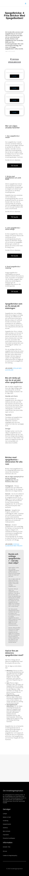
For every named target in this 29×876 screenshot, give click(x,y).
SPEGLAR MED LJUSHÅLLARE (13, 369)
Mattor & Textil (7, 817)
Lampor (5, 813)
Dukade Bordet (7, 824)
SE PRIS (14, 76)
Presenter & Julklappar (9, 838)
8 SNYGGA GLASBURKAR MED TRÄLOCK (13, 545)
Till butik (14, 165)
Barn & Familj (6, 831)
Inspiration (6, 834)
